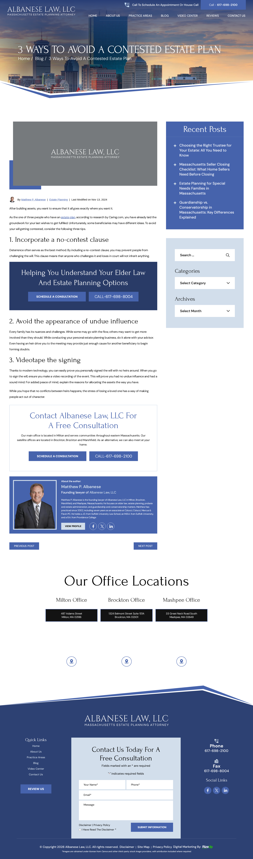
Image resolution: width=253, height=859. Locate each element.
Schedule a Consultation (57, 456)
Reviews (212, 16)
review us (36, 789)
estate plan (68, 217)
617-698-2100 (216, 751)
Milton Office (71, 600)
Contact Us (236, 16)
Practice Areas (140, 16)
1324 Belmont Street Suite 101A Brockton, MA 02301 (126, 615)
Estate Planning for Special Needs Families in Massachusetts (202, 188)
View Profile (73, 526)
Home (93, 16)
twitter (102, 526)
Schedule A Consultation (57, 297)
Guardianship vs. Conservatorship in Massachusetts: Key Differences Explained (206, 210)
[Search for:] (205, 255)
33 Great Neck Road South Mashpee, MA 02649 (181, 615)
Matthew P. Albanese (33, 199)
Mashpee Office (181, 600)
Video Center (187, 16)
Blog (165, 16)
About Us (113, 16)
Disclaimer (85, 825)
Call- (114, 296)
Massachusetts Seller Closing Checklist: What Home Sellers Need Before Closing (204, 169)
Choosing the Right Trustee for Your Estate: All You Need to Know (205, 150)
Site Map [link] (143, 846)
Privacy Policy (102, 825)
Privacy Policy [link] (162, 846)
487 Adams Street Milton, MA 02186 (71, 615)
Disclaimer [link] (127, 846)
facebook (93, 526)
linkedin (110, 526)
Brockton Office (126, 600)
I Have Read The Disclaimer (99, 829)
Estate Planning (58, 199)
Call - (223, 5)
